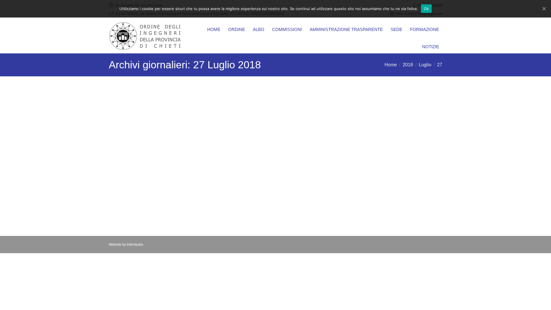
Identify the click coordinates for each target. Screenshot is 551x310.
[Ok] (544, 8)
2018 (408, 64)
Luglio (425, 64)
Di (172, 212)
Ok (426, 8)
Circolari (151, 212)
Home (391, 64)
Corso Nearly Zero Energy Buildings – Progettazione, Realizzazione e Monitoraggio (161, 108)
